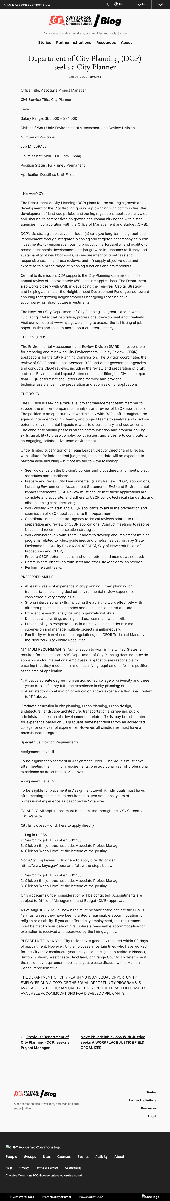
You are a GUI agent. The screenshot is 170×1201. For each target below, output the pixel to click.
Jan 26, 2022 (78, 77)
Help (9, 1168)
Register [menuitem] (140, 4)
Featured (95, 77)
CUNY (100, 1197)
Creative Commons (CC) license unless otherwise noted (44, 1175)
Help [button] (122, 4)
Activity (101, 1156)
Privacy (24, 1168)
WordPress (26, 1197)
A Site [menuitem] (27, 5)
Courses (64, 1156)
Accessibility (73, 1168)
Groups (30, 1156)
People (11, 1156)
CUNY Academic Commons (25, 5)
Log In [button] (161, 4)
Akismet (65, 1197)
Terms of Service (46, 1168)
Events (83, 1156)
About (119, 1156)
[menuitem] (107, 4)
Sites (47, 1156)
